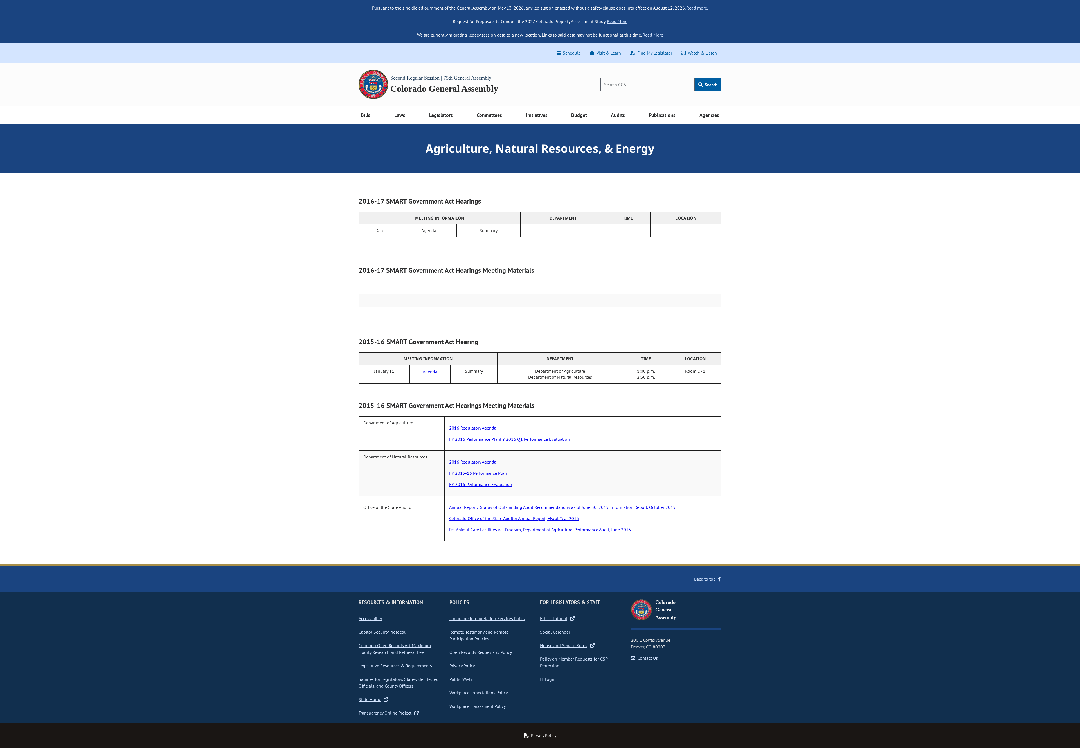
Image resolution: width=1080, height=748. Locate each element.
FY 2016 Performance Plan (474, 439)
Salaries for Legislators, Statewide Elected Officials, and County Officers (399, 682)
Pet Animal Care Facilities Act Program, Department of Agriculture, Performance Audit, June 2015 (540, 529)
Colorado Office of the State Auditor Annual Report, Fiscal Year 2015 (514, 518)
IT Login (547, 679)
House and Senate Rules (563, 645)
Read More (617, 21)
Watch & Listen (702, 53)
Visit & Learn (609, 53)
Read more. (697, 8)
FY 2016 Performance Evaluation (480, 484)
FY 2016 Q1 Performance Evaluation (535, 439)
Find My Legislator (654, 53)
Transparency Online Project (385, 713)
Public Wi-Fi (460, 679)
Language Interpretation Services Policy (487, 618)
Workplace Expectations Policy (478, 692)
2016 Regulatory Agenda (472, 428)
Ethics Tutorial (553, 618)
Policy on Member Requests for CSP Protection (574, 662)
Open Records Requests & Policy (480, 652)
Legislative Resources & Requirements (395, 665)
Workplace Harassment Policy (477, 706)
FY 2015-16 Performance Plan (478, 473)
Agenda (430, 371)
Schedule (572, 53)
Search (711, 84)
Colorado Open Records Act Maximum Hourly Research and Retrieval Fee (395, 649)
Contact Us (648, 658)
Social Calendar (555, 632)
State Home (370, 699)
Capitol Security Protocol (382, 632)
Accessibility (370, 618)
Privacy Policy (462, 665)
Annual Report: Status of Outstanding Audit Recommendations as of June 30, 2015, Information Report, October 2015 (562, 507)
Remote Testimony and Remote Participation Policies (478, 635)
